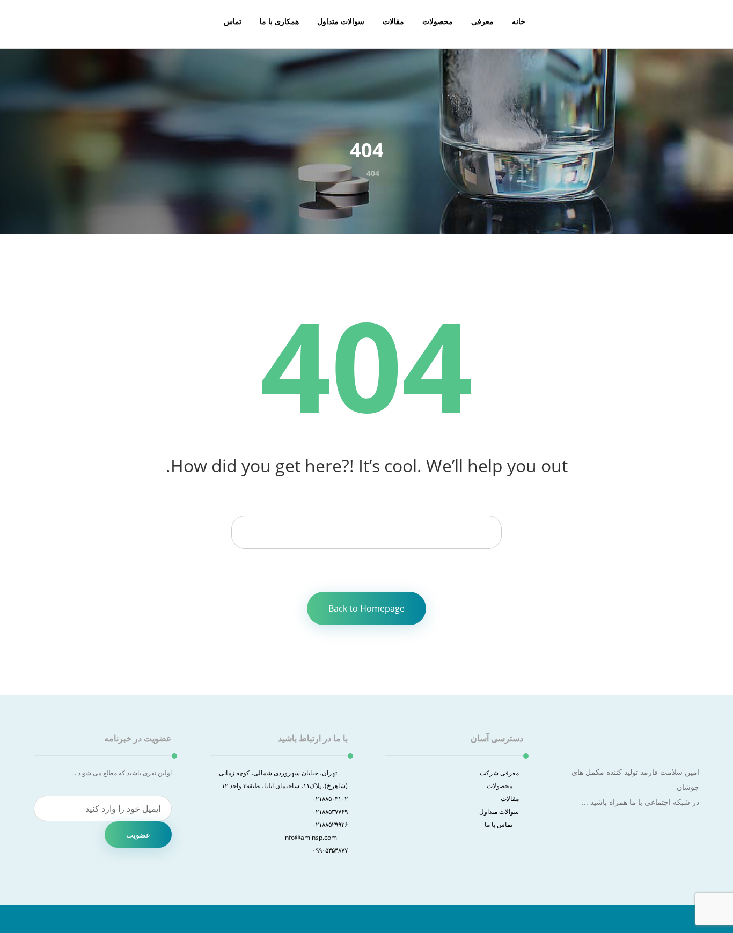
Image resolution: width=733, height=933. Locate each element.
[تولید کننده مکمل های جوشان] (688, 27)
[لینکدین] (696, 831)
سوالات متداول (499, 811)
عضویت (138, 834)
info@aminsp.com (310, 837)
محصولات (499, 785)
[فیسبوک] (692, 831)
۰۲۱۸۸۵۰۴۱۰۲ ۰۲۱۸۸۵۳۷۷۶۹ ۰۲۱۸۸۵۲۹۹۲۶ (330, 811)
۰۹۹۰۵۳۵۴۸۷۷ (330, 850)
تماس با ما (498, 824)
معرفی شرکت (499, 772)
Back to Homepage (366, 608)
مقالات (510, 798)
